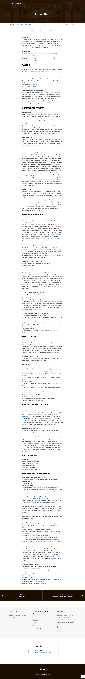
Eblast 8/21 (31, 24)
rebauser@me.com (27, 309)
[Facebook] (41, 669)
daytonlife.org (27, 512)
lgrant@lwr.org (42, 583)
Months (74, 24)
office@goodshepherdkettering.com (52, 238)
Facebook (34, 84)
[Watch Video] (16, 617)
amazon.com (25, 416)
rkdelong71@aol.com (53, 558)
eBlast (54, 31)
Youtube (34, 86)
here (40, 461)
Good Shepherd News (16, 24)
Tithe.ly (30, 381)
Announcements (24, 24)
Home (10, 24)
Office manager (41, 31)
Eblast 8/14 (22, 596)
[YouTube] (44, 669)
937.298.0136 (35, 620)
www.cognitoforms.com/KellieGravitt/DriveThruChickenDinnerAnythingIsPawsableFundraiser (44, 496)
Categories (68, 24)
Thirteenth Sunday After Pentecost (17, 615)
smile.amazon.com (49, 416)
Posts (63, 24)
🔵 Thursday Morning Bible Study (64, 615)
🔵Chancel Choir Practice (62, 627)
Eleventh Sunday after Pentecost (63, 596)
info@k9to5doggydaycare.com (29, 502)
